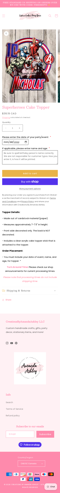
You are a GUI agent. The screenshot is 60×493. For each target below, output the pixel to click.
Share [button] (8, 299)
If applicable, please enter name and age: (26, 148)
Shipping (6, 117)
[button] (3, 16)
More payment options (30, 188)
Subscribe (45, 434)
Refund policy (13, 415)
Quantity (6, 122)
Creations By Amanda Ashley (25, 484)
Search (9, 402)
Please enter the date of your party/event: (26, 137)
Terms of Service (14, 409)
